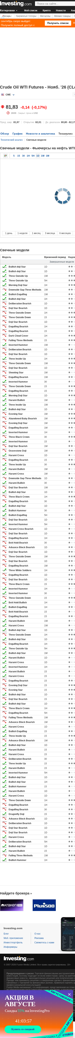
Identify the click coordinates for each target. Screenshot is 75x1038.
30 (23, 155)
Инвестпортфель (13, 942)
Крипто (47, 10)
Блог (6, 933)
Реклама (39, 938)
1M (47, 155)
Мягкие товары (62, 16)
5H (33, 155)
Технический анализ (12, 140)
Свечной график (5, 156)
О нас (37, 933)
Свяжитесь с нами (44, 942)
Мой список (30, 10)
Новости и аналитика (40, 133)
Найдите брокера (14, 893)
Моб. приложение (13, 938)
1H (28, 155)
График (17, 133)
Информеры (10, 947)
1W (42, 155)
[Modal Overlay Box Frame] (36, 1014)
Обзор (4, 133)
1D (37, 155)
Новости (61, 10)
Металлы (45, 16)
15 (18, 155)
